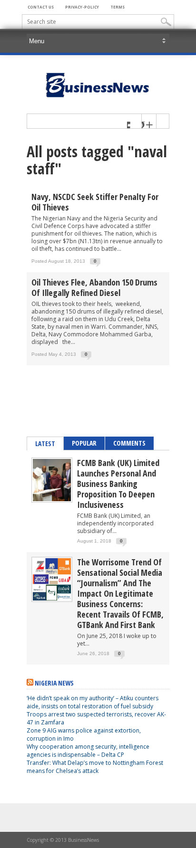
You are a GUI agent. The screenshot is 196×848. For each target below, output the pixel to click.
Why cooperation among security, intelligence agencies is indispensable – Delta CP (88, 751)
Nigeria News (54, 682)
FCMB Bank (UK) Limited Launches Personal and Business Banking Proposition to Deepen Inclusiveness (118, 483)
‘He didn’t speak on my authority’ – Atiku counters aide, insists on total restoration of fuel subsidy (92, 702)
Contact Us (41, 7)
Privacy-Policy (82, 7)
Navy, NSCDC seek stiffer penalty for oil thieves (94, 201)
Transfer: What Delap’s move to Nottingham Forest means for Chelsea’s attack (95, 767)
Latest (45, 443)
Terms (117, 7)
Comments (129, 443)
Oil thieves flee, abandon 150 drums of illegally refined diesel (94, 287)
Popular (84, 443)
